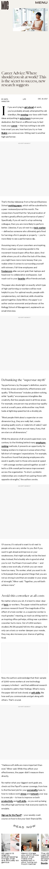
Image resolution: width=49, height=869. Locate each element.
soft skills (35, 693)
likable (4, 133)
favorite (21, 279)
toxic (6, 605)
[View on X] (24, 658)
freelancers (6, 271)
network (35, 794)
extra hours (25, 118)
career (14, 126)
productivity (7, 801)
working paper (15, 205)
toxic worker (40, 228)
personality (32, 790)
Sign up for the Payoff (11, 815)
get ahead (29, 107)
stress (23, 794)
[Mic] (5, 5)
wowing (24, 115)
